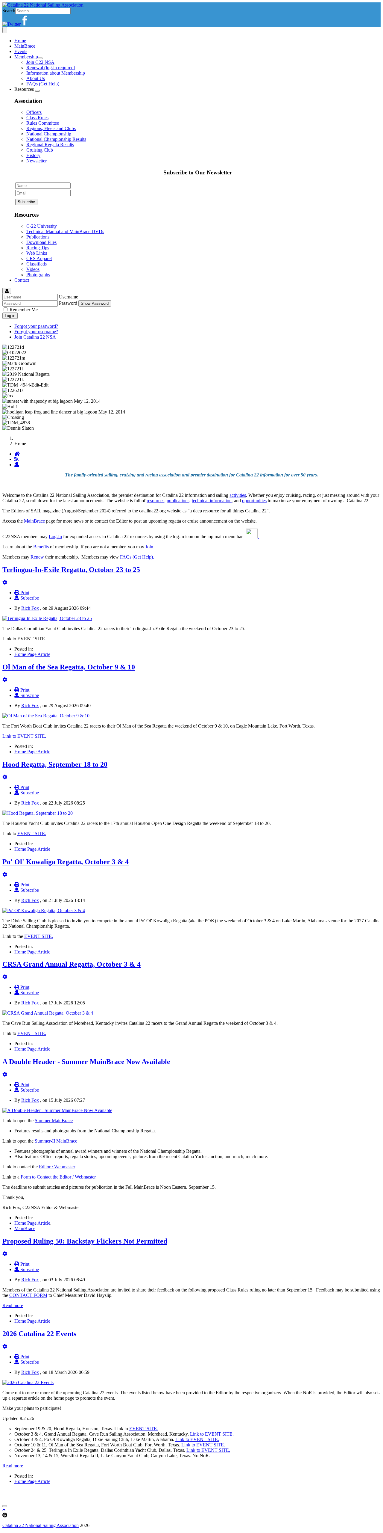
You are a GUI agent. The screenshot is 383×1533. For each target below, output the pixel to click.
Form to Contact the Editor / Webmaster (58, 1176)
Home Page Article (32, 654)
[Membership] (40, 58)
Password (68, 303)
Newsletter (36, 160)
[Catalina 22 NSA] (42, 4)
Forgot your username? (36, 331)
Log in (10, 315)
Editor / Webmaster (57, 1166)
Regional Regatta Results (50, 144)
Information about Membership (55, 73)
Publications (37, 236)
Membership (26, 56)
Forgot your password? (36, 326)
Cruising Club (39, 150)
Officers (34, 112)
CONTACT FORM (28, 1295)
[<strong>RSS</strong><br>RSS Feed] (16, 459)
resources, (156, 500)
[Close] (4, 1506)
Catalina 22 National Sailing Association (40, 1525)
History (33, 155)
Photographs (38, 274)
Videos (32, 269)
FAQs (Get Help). (137, 556)
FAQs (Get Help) (42, 83)
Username (68, 296)
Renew (37, 556)
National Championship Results (56, 139)
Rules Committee (42, 123)
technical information (212, 500)
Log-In (55, 536)
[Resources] (37, 91)
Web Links (36, 253)
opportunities (254, 500)
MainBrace (24, 46)
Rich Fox (30, 608)
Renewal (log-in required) (50, 67)
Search (8, 10)
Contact (21, 280)
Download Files (41, 242)
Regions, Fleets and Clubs (51, 128)
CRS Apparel (39, 258)
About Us (35, 78)
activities (238, 495)
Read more (12, 1305)
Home (20, 40)
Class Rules (37, 117)
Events (20, 51)
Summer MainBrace (54, 1120)
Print (24, 592)
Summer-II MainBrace (56, 1140)
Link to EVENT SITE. (24, 736)
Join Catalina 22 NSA (35, 337)
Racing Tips (37, 247)
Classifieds (36, 263)
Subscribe (29, 597)
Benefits (41, 546)
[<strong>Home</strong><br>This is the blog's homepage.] (17, 453)
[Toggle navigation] (4, 30)
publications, (179, 500)
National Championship (48, 133)
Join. (149, 546)
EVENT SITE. (31, 833)
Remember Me (24, 309)
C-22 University (41, 226)
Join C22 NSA (40, 62)
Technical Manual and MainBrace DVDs (65, 231)
